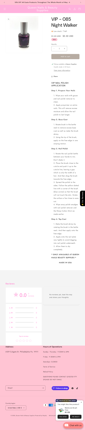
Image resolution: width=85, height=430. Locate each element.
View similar (63, 416)
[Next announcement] (80, 2)
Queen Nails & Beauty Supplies (25, 415)
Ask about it (75, 416)
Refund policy (53, 415)
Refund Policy (48, 372)
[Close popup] (81, 402)
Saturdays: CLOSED (50, 362)
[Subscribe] (42, 388)
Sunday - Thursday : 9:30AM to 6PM (56, 352)
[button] (4, 9)
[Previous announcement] (4, 2)
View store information (62, 70)
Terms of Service (49, 367)
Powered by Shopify (41, 415)
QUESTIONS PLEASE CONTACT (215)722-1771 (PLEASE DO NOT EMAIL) (60, 378)
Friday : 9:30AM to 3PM (51, 357)
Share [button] (56, 76)
